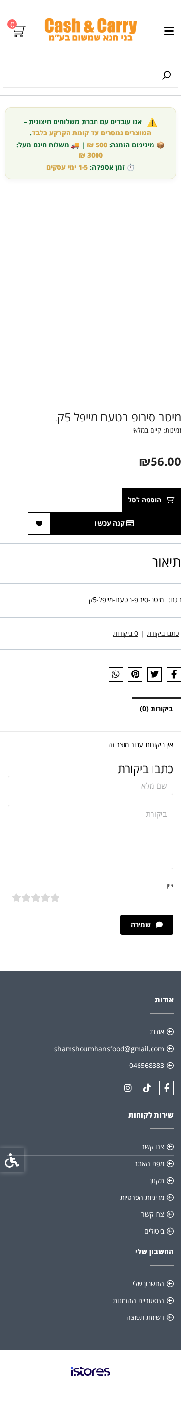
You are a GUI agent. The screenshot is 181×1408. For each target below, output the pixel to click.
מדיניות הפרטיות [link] (142, 1197)
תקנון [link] (157, 1180)
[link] (90, 32)
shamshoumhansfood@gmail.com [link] (109, 1048)
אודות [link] (157, 1031)
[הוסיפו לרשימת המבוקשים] (39, 523)
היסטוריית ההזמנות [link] (138, 1300)
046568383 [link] (146, 1065)
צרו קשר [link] (152, 1146)
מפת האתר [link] (149, 1163)
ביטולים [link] (154, 1231)
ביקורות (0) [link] (156, 708)
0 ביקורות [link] (125, 633)
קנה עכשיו (110, 522)
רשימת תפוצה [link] (145, 1317)
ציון (170, 885)
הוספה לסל (145, 499)
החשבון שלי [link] (148, 1283)
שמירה (142, 924)
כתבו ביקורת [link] (163, 633)
